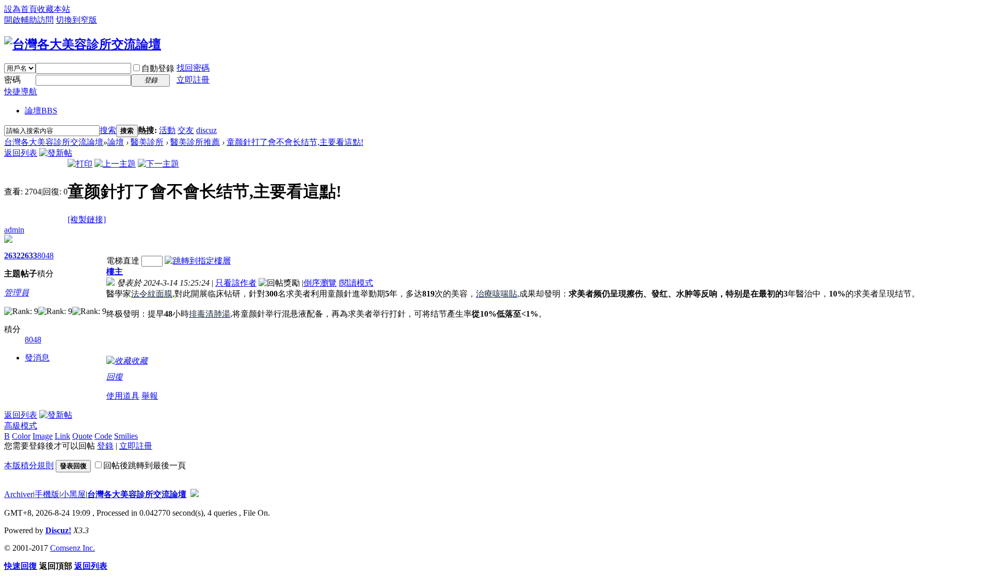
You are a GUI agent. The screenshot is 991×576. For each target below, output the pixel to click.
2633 (29, 255)
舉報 (149, 395)
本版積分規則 (29, 465)
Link (62, 436)
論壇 (41, 110)
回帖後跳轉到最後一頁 (144, 465)
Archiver (18, 494)
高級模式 (20, 425)
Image (43, 436)
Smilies (126, 436)
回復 (114, 376)
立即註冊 (193, 79)
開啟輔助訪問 (29, 19)
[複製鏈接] (87, 219)
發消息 (37, 357)
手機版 (47, 494)
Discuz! (58, 530)
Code (103, 436)
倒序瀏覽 (320, 282)
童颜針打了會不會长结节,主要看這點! (295, 142)
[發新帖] (55, 153)
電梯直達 (122, 260)
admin (14, 229)
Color (21, 436)
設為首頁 (20, 9)
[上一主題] (115, 163)
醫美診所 (147, 142)
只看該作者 (236, 282)
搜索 (108, 130)
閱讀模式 (356, 282)
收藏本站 (53, 9)
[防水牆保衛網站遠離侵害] (194, 494)
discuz (206, 130)
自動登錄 (157, 68)
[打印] (80, 163)
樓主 (114, 271)
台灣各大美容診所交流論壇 (53, 142)
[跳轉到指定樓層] (198, 260)
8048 (45, 255)
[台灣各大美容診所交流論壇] (82, 44)
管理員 (16, 292)
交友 (186, 130)
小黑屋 (73, 494)
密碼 (12, 79)
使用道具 (122, 395)
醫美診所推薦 (195, 142)
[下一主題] (158, 163)
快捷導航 (20, 91)
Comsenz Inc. (72, 548)
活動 (167, 130)
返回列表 (20, 153)
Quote (82, 436)
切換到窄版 (76, 19)
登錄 (105, 445)
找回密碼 (193, 67)
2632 (12, 255)
